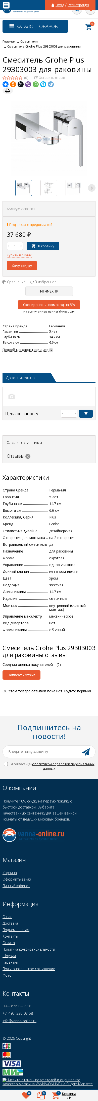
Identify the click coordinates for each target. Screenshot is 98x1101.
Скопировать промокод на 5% (49, 304)
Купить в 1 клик (19, 255)
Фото (7, 975)
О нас (7, 916)
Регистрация (78, 5)
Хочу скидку (22, 265)
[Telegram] (51, 84)
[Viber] (28, 84)
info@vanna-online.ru (19, 1020)
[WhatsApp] (36, 84)
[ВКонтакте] (6, 84)
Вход (60, 5)
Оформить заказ (17, 879)
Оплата (9, 942)
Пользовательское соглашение (29, 968)
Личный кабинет (16, 885)
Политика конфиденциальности (29, 949)
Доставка (10, 923)
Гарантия (10, 962)
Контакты (10, 936)
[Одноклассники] (13, 84)
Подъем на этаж (16, 929)
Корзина (10, 872)
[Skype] (43, 84)
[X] (21, 84)
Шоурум (9, 955)
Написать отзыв (21, 675)
